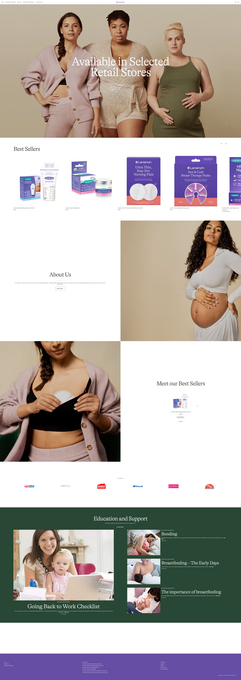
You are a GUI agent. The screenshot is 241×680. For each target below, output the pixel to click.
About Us (163, 663)
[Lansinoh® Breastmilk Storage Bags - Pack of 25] (39, 181)
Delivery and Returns (8, 665)
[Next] (197, 406)
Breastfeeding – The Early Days (190, 563)
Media (162, 665)
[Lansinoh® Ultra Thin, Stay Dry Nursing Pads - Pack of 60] (143, 181)
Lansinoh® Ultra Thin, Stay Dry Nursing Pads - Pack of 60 (94, 672)
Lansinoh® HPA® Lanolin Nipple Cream (90, 667)
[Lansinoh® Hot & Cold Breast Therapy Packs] (196, 181)
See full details (180, 417)
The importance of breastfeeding (191, 592)
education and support (63, 602)
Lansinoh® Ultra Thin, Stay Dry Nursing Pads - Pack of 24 (94, 670)
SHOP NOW (120, 85)
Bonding (169, 534)
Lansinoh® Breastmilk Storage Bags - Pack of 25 (92, 665)
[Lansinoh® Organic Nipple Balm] (91, 181)
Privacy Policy (164, 667)
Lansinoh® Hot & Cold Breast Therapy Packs (92, 663)
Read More (60, 288)
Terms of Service (164, 669)
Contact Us (6, 663)
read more (66, 612)
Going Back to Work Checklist (63, 606)
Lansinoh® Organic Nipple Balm (89, 669)
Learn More (120, 527)
